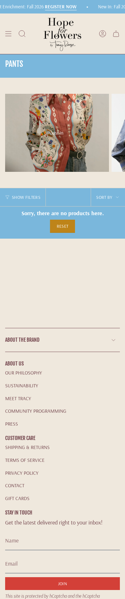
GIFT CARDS (17, 498)
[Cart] (116, 33)
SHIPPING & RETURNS (27, 447)
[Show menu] (8, 33)
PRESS (11, 423)
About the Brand (22, 340)
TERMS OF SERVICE (25, 460)
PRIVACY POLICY (21, 473)
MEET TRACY (18, 398)
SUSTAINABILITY (21, 385)
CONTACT (14, 485)
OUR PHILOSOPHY (23, 372)
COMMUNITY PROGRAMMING (35, 411)
